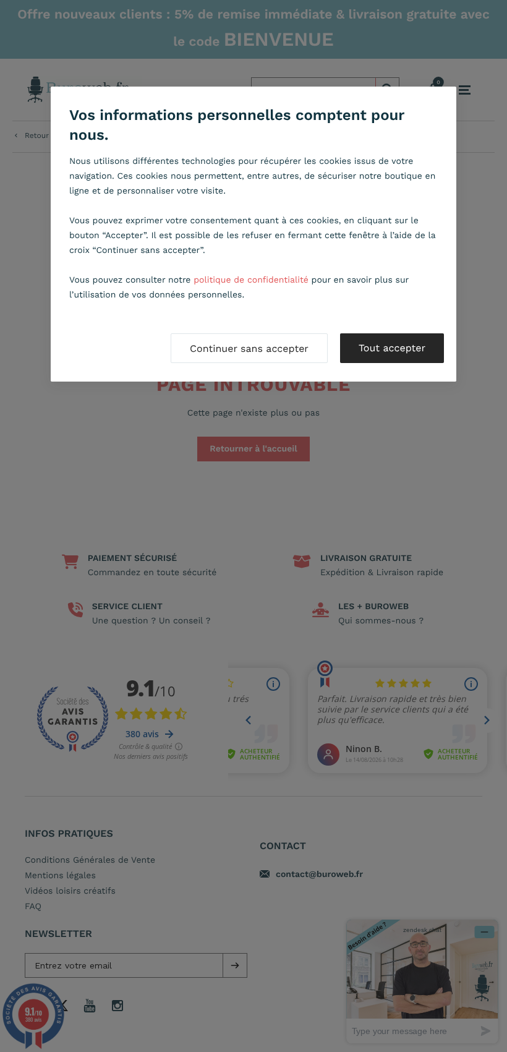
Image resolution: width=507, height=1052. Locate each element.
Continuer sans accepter (249, 348)
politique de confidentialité (251, 280)
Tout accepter (392, 348)
